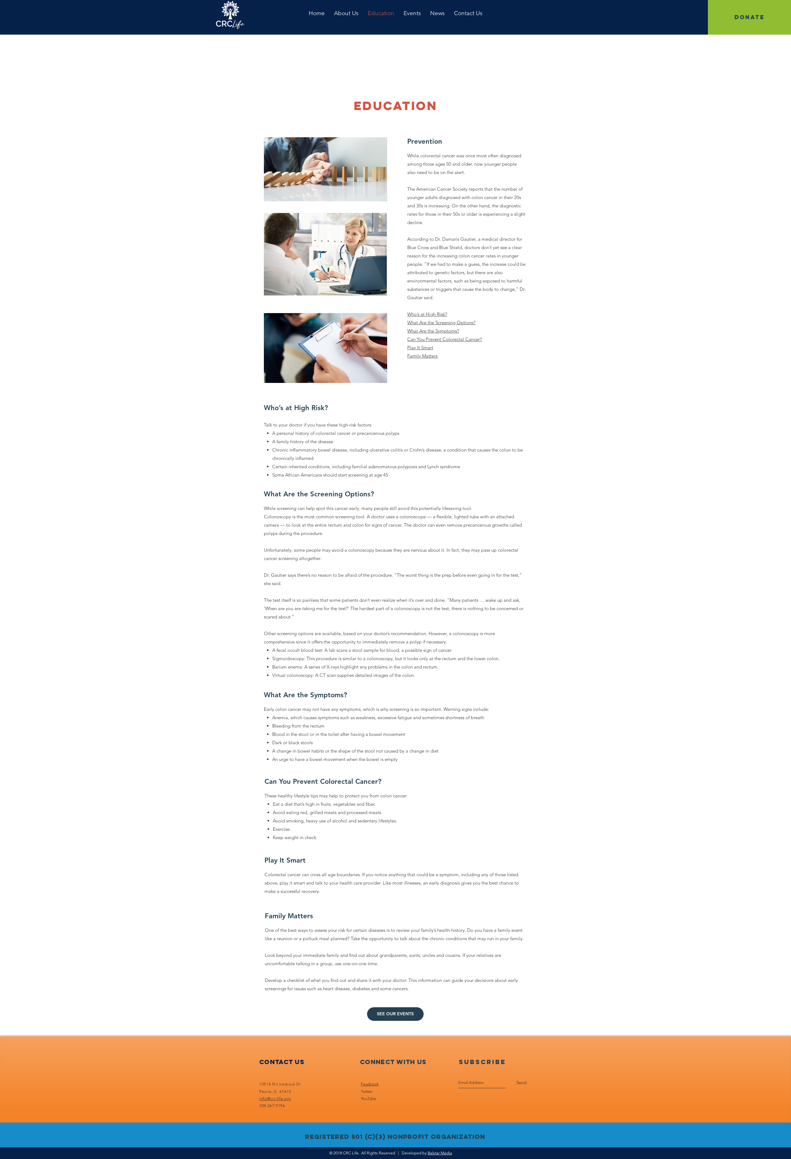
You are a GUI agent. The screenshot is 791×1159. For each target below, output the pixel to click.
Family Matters (422, 356)
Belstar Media (440, 1153)
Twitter (366, 1091)
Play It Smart (420, 347)
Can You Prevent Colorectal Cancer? (444, 339)
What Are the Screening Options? (441, 322)
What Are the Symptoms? (433, 331)
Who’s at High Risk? (427, 314)
